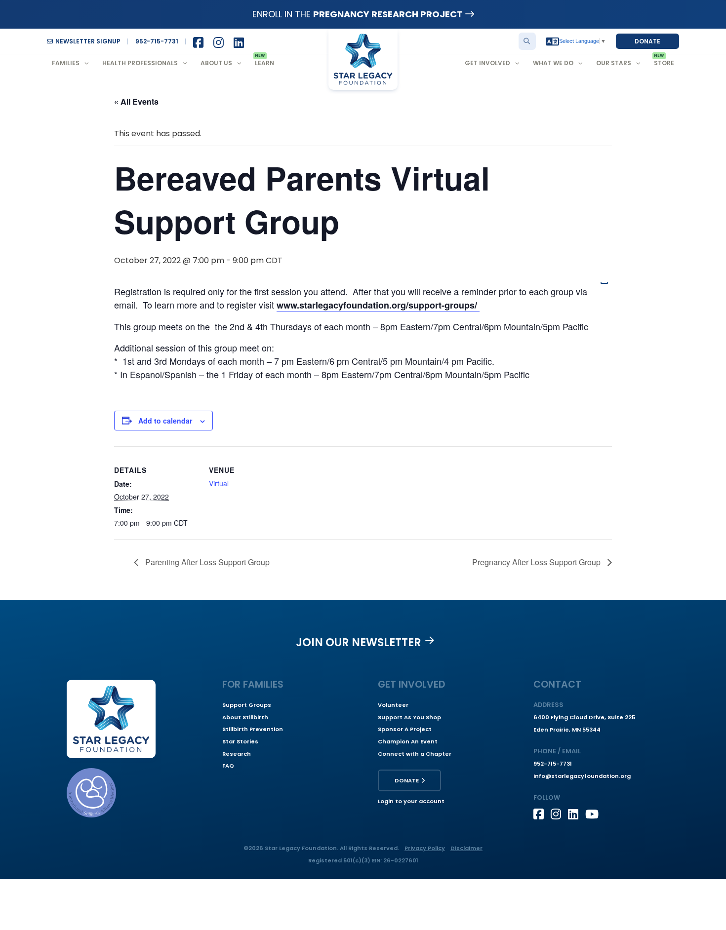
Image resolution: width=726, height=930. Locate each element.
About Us (216, 63)
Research (236, 754)
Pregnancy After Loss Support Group (537, 562)
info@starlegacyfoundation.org (582, 776)
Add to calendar (165, 421)
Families (66, 63)
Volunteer (393, 705)
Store (664, 63)
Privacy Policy (424, 848)
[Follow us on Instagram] (559, 814)
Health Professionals (140, 63)
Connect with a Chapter (414, 754)
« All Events (136, 101)
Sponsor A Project (405, 729)
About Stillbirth (245, 717)
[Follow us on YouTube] (594, 814)
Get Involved (487, 63)
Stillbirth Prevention (252, 729)
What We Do (553, 63)
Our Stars (613, 63)
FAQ (228, 766)
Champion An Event (408, 741)
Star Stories (240, 741)
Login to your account (411, 801)
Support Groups (246, 705)
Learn (264, 63)
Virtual (219, 483)
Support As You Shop (409, 717)
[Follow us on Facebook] (542, 814)
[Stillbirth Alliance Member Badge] (91, 792)
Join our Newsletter (358, 642)
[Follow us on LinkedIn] (576, 814)
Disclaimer (466, 848)
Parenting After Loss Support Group (206, 562)
